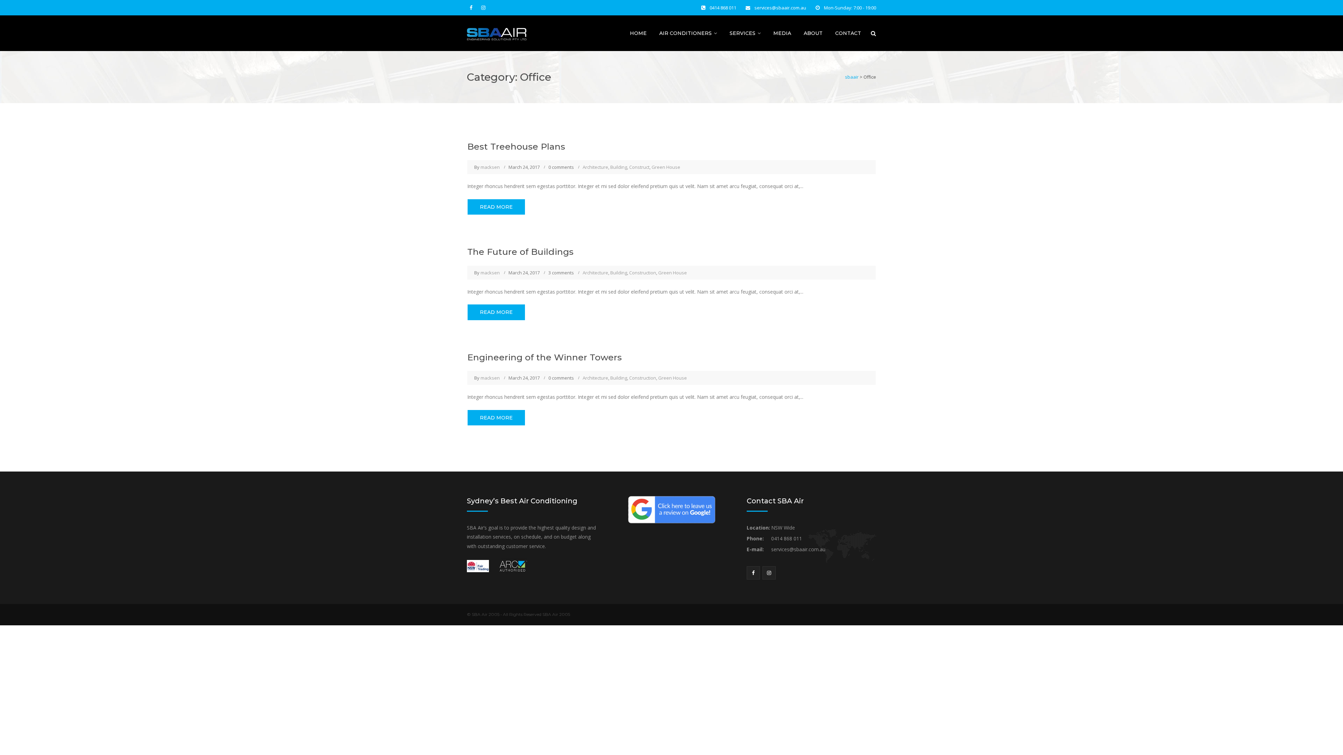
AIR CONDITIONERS (685, 33)
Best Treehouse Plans (516, 146)
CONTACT (848, 33)
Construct (639, 167)
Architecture (595, 167)
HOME (638, 33)
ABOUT (813, 33)
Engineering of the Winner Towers (544, 357)
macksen (490, 167)
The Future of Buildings (520, 251)
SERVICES (742, 33)
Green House (666, 167)
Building (618, 167)
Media (782, 33)
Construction (642, 272)
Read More (496, 207)
